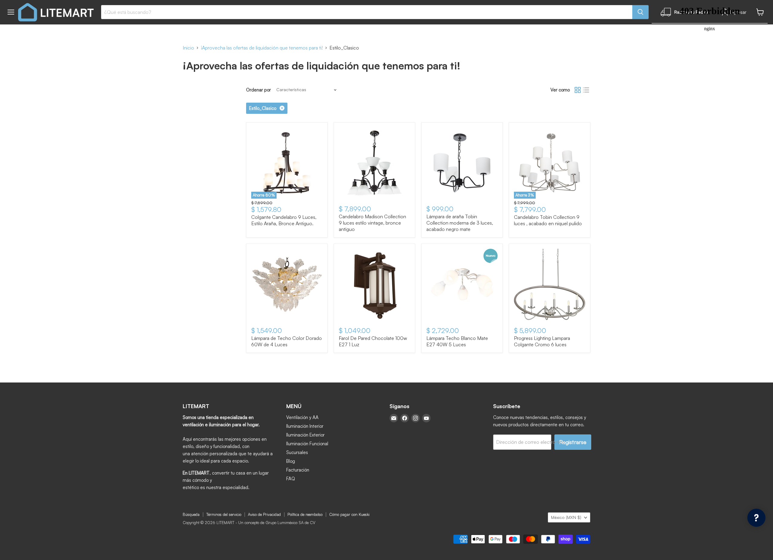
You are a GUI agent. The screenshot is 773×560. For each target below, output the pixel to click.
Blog (290, 461)
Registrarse (572, 442)
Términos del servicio (223, 514)
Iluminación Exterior (305, 435)
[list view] (586, 90)
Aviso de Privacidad (264, 514)
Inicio (188, 47)
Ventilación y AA (302, 417)
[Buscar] (640, 12)
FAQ (290, 479)
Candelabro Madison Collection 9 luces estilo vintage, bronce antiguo (372, 222)
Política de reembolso (304, 514)
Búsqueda (191, 514)
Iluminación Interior (304, 426)
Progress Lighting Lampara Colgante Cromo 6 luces (542, 341)
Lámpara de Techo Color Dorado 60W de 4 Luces (286, 341)
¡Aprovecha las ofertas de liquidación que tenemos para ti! (262, 47)
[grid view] (577, 90)
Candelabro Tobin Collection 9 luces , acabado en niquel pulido (548, 220)
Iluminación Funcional (307, 443)
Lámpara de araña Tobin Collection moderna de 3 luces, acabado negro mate (459, 222)
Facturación (297, 470)
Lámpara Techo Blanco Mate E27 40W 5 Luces (457, 341)
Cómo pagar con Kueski (349, 514)
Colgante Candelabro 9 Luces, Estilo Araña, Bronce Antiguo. (283, 220)
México (566, 517)
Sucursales (297, 452)
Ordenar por (258, 89)
